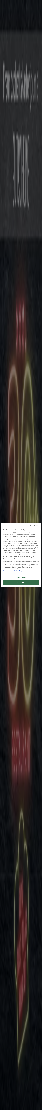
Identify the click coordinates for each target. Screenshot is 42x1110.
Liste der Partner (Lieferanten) (12, 571)
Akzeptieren (21, 582)
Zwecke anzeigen (21, 577)
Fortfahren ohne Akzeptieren (32, 525)
